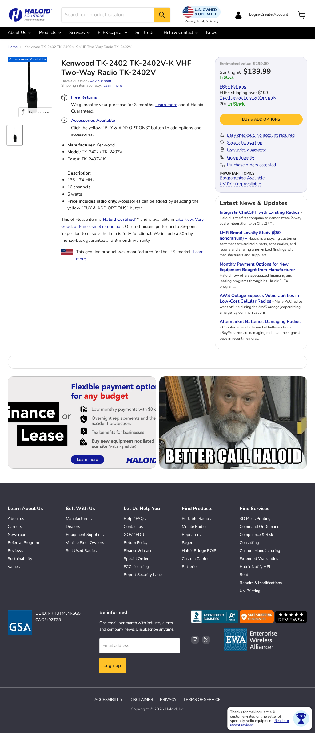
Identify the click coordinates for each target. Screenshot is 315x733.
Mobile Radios (194, 526)
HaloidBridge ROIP (199, 551)
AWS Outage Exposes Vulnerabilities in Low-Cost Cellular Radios (259, 298)
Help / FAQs (135, 518)
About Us (17, 32)
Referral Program (23, 543)
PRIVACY (168, 699)
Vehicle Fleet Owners (85, 543)
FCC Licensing (136, 567)
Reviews (15, 551)
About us (16, 518)
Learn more (112, 85)
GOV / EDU (134, 534)
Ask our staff (100, 81)
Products (48, 32)
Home (13, 47)
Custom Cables (195, 559)
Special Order (136, 559)
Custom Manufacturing (260, 551)
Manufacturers (79, 518)
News (211, 32)
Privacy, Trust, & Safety (201, 21)
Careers (15, 526)
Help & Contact (179, 32)
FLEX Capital (111, 32)
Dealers (73, 526)
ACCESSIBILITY (108, 699)
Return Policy (136, 543)
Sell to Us (144, 32)
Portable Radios (196, 518)
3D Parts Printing (255, 518)
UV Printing (250, 591)
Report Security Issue (143, 575)
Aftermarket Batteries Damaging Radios (260, 321)
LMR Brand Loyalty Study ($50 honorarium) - (250, 235)
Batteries (190, 567)
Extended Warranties (259, 559)
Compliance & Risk (256, 534)
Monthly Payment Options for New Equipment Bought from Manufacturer (257, 267)
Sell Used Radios (81, 551)
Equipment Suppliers (85, 534)
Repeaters (191, 534)
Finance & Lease (138, 551)
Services (77, 32)
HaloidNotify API (255, 567)
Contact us (133, 526)
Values (14, 567)
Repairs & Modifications (261, 583)
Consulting (249, 543)
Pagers (188, 543)
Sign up (112, 665)
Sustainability (20, 559)
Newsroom (17, 534)
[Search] (162, 15)
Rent (244, 575)
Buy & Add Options (261, 119)
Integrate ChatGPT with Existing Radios (260, 212)
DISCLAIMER (141, 699)
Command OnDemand (260, 526)
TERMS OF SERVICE (202, 699)
